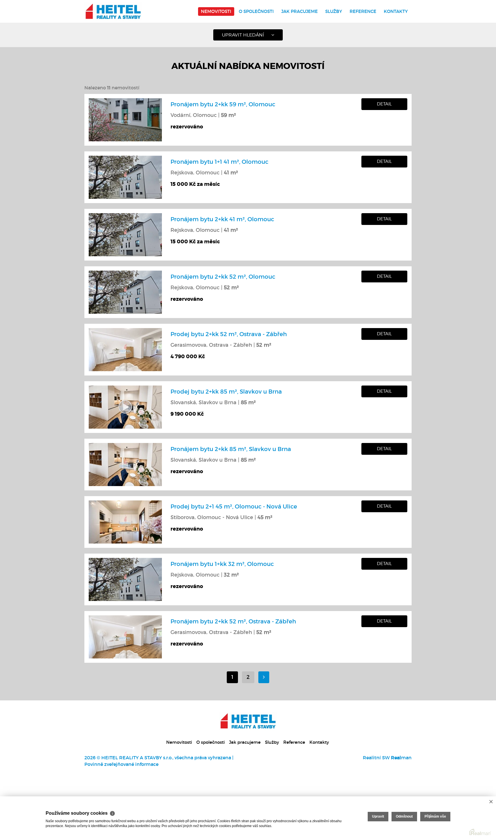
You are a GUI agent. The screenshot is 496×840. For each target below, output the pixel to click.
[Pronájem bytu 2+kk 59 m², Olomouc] (125, 119)
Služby (333, 11)
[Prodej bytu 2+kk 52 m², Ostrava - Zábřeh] (125, 349)
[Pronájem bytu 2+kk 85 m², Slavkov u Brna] (125, 464)
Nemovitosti (216, 11)
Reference (363, 11)
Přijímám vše (435, 816)
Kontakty (396, 11)
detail (384, 104)
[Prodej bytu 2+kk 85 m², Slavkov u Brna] (125, 406)
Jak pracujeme (299, 11)
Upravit (378, 816)
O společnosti (256, 11)
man (401, 757)
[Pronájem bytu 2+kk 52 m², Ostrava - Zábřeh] (125, 636)
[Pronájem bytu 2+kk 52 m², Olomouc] (125, 291)
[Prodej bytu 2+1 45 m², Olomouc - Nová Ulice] (125, 521)
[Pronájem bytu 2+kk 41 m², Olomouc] (125, 234)
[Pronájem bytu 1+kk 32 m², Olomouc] (125, 579)
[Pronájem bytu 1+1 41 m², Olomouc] (125, 177)
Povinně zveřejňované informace (121, 764)
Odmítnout (404, 816)
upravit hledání (243, 35)
